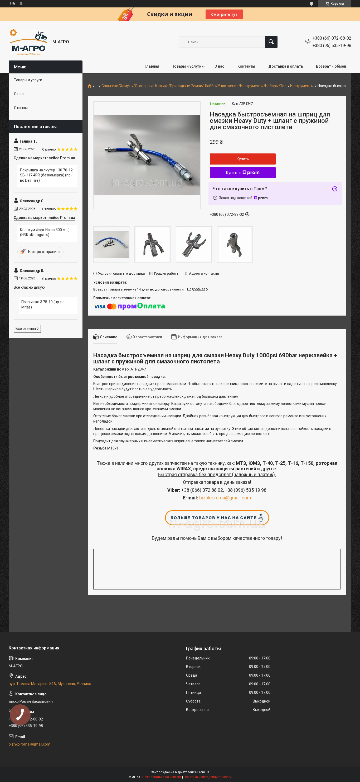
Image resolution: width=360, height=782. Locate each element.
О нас (219, 66)
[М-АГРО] (28, 42)
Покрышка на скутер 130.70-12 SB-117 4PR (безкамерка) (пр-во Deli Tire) (46, 175)
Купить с (233, 173)
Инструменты (302, 86)
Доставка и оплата (285, 66)
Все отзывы (26, 328)
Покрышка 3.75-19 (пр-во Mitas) (43, 304)
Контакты (246, 66)
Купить (243, 159)
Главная (152, 66)
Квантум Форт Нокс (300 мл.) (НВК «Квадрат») (45, 232)
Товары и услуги (186, 66)
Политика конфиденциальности (208, 777)
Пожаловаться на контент (161, 777)
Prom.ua (203, 772)
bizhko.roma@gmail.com (225, 497)
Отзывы (21, 108)
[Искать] (271, 42)
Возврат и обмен (331, 66)
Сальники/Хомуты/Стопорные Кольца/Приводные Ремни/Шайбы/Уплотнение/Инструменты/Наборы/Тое (193, 86)
